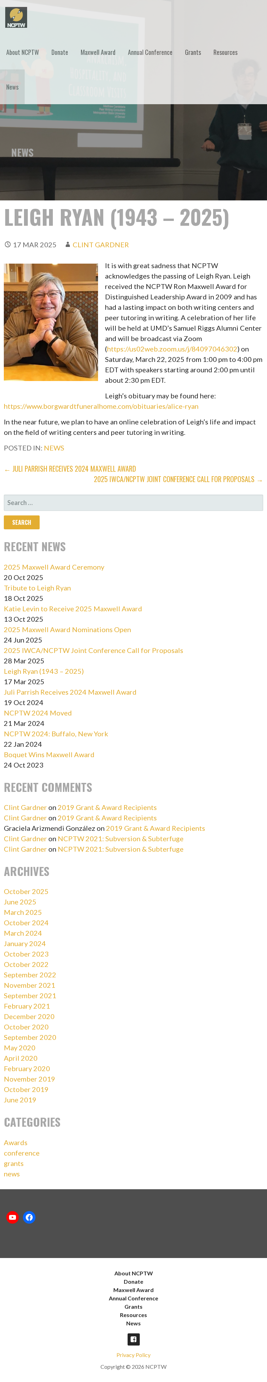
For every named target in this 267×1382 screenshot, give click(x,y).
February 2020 (27, 1068)
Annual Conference (150, 52)
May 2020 (19, 1047)
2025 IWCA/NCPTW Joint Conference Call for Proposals (93, 650)
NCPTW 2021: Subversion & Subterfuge (121, 838)
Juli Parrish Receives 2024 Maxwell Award (70, 692)
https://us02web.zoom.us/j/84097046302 (172, 349)
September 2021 (30, 995)
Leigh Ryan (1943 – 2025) (44, 671)
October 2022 (26, 964)
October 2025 (26, 891)
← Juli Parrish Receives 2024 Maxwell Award (70, 468)
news (54, 448)
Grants (193, 52)
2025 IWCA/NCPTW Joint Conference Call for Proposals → (178, 479)
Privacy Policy (133, 1354)
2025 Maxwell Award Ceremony (54, 567)
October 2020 (26, 1027)
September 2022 (30, 974)
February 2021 (27, 1006)
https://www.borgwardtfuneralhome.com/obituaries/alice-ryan (101, 406)
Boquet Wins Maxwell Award (49, 754)
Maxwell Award (98, 52)
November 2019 (29, 1079)
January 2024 (25, 943)
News (12, 86)
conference (22, 1153)
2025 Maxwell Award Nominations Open (67, 629)
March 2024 (23, 933)
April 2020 (21, 1058)
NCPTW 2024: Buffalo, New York (56, 733)
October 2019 (26, 1089)
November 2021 (29, 985)
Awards (15, 1142)
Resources (225, 52)
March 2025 (23, 912)
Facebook (134, 1339)
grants (14, 1163)
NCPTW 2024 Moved (38, 713)
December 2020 (29, 1016)
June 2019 (20, 1099)
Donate (59, 52)
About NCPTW (22, 52)
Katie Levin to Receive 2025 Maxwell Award (73, 608)
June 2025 (20, 901)
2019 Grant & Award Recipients (107, 807)
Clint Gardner (101, 244)
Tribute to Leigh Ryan (37, 588)
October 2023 (26, 954)
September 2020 (30, 1037)
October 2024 (26, 922)
